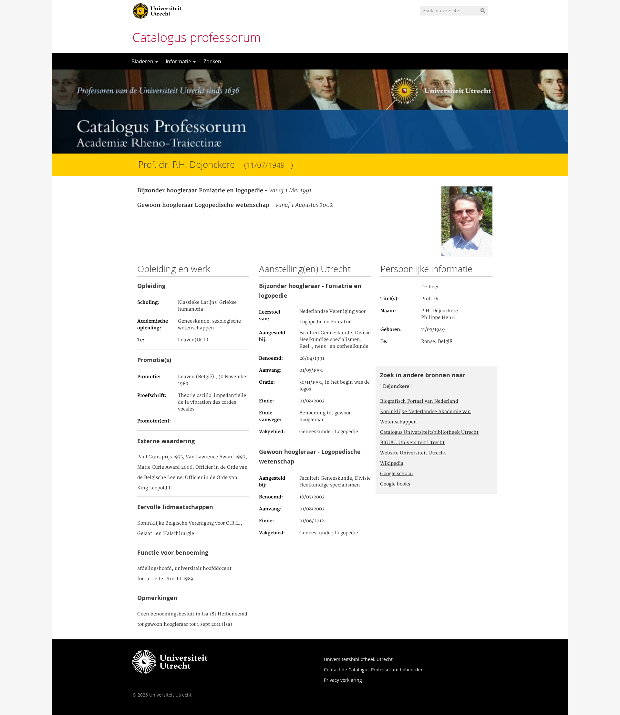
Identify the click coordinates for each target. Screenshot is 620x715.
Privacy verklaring (343, 680)
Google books (395, 484)
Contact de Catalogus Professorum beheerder (373, 670)
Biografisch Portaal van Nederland (419, 401)
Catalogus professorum (196, 37)
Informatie (179, 61)
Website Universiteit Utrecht (413, 453)
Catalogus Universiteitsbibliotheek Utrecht (429, 432)
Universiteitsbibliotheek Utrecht (358, 659)
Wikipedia (391, 463)
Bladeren (143, 61)
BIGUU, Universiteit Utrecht (412, 443)
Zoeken (212, 61)
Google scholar (396, 474)
